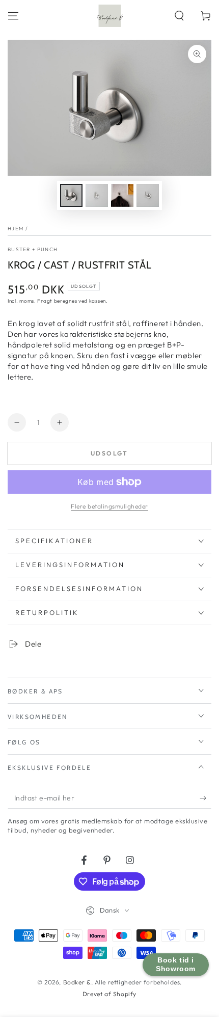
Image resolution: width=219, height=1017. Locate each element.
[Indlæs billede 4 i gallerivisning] (147, 195)
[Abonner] (205, 798)
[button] (179, 15)
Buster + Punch (33, 249)
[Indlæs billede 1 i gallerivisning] (71, 195)
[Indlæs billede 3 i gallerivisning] (122, 195)
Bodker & (77, 982)
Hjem (15, 228)
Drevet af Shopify (109, 994)
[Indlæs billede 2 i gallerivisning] (97, 195)
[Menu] (13, 15)
